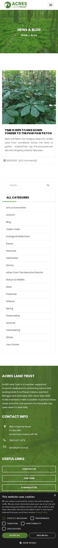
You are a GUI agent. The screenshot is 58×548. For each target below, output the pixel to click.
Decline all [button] (42, 535)
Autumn (10, 214)
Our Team (29, 478)
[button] (29, 543)
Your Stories (12, 344)
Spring (9, 308)
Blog (8, 222)
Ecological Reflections (18, 236)
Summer (10, 322)
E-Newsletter (29, 487)
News (9, 286)
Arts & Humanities (16, 207)
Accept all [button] (15, 535)
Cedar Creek (13, 229)
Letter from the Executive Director (24, 272)
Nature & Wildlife (15, 279)
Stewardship (13, 315)
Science (10, 301)
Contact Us (29, 469)
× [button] (55, 495)
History (10, 265)
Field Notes (12, 258)
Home (24, 35)
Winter (9, 337)
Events (9, 243)
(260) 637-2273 (17, 440)
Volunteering (13, 330)
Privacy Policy (41, 512)
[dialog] (29, 520)
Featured (11, 250)
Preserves (11, 294)
